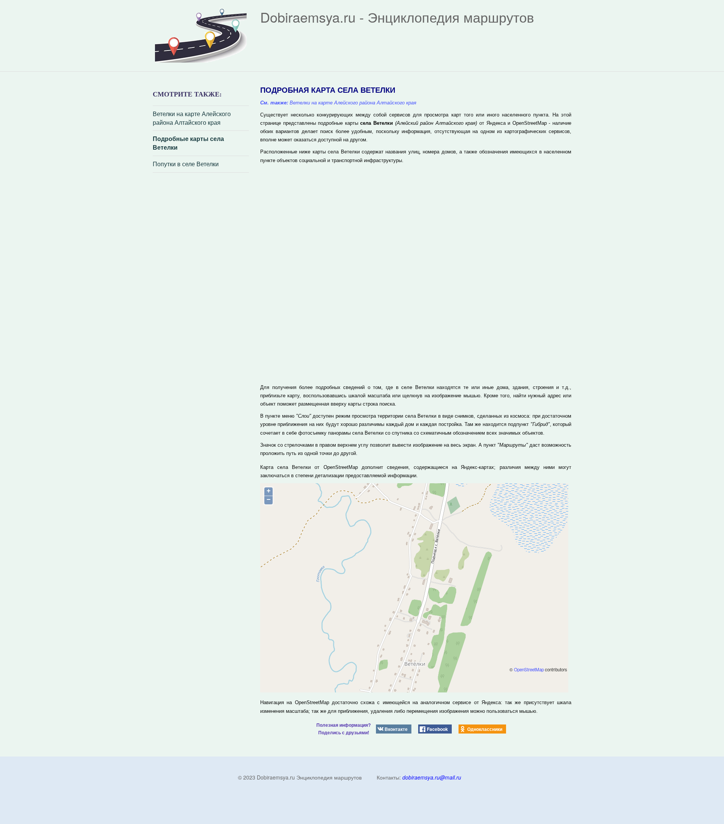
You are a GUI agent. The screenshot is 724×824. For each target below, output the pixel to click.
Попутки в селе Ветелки (186, 164)
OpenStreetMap (529, 669)
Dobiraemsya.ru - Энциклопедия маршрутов (397, 16)
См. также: (274, 103)
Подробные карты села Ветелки (188, 143)
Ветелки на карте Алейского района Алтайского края (192, 118)
